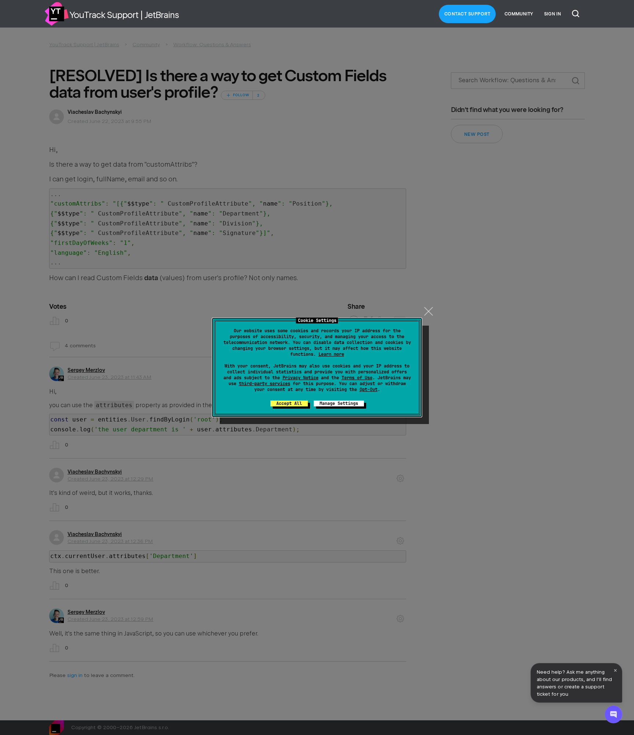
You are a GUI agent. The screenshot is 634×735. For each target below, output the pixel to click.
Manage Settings (339, 403)
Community (518, 14)
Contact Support (467, 14)
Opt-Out (369, 389)
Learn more (331, 354)
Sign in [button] (552, 14)
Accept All (289, 403)
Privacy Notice (300, 378)
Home (56, 14)
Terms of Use (357, 378)
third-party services (264, 384)
